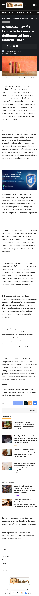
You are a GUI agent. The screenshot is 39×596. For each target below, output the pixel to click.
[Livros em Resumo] (14, 5)
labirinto (33, 392)
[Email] (13, 46)
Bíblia (15, 445)
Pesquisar (32, 410)
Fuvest (16, 509)
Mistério (5, 395)
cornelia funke (29, 389)
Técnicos (16, 459)
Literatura (17, 495)
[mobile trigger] (4, 5)
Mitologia (12, 395)
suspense (19, 395)
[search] (24, 5)
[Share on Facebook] (7, 46)
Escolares (17, 431)
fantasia (5, 392)
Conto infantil (19, 389)
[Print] (16, 46)
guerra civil (12, 392)
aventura (11, 389)
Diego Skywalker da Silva (14, 51)
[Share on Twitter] (10, 46)
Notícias (6, 22)
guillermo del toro (23, 392)
